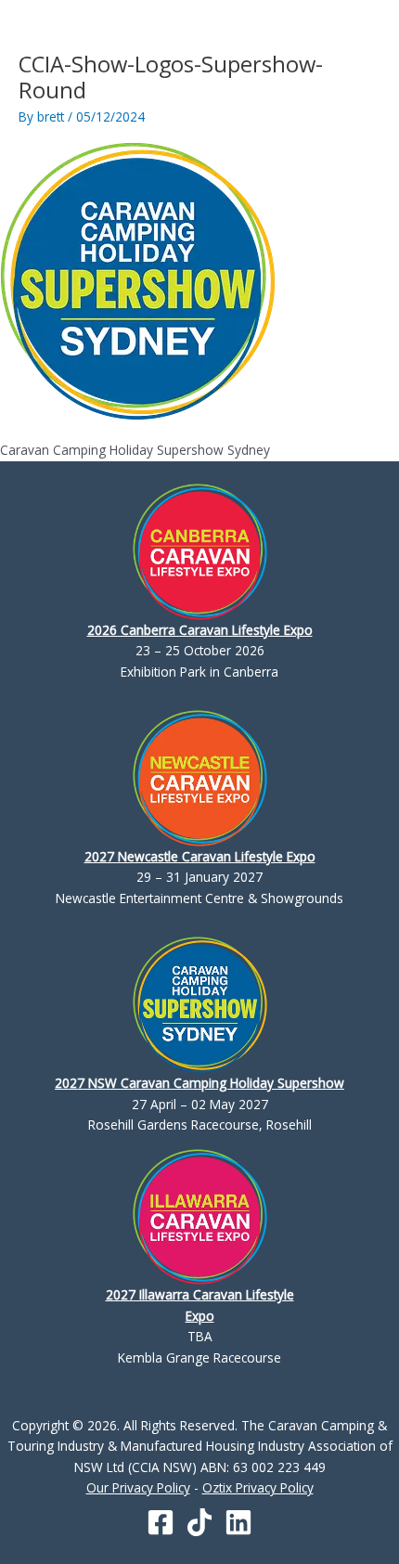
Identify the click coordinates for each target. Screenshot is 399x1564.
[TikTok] (199, 1522)
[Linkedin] (238, 1522)
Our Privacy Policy (138, 1487)
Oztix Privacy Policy (258, 1487)
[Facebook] (160, 1522)
